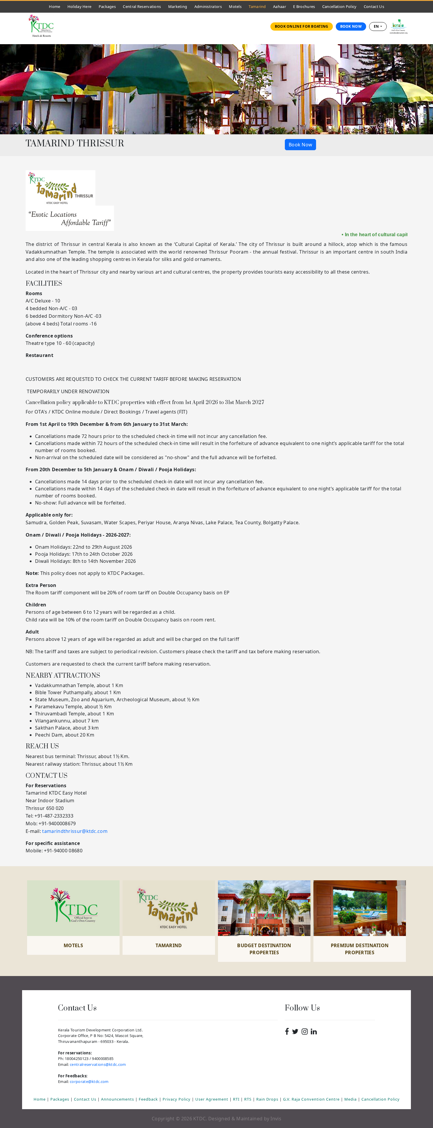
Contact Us (375, 6)
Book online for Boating (301, 26)
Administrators (209, 6)
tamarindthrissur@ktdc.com (75, 831)
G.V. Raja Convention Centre (312, 1099)
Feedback (149, 1099)
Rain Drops (268, 1099)
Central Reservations (142, 6)
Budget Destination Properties (264, 949)
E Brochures (304, 6)
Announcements (118, 1099)
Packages (107, 6)
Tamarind (257, 6)
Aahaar (279, 6)
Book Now (351, 26)
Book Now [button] (300, 144)
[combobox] (378, 26)
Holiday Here (79, 6)
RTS (248, 1099)
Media (351, 1099)
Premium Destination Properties (360, 949)
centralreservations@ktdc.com (98, 1064)
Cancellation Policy (339, 6)
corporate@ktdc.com (89, 1081)
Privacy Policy (177, 1099)
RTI (237, 1099)
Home (56, 6)
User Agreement (212, 1099)
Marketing (177, 6)
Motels (236, 6)
